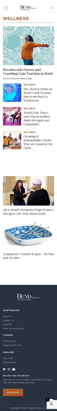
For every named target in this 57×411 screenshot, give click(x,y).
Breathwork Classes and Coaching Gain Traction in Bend (27, 71)
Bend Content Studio (13, 328)
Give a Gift (8, 358)
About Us (7, 316)
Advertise (7, 324)
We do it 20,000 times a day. (17, 78)
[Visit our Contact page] (13, 369)
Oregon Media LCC (12, 345)
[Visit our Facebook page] (4, 369)
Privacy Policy (9, 341)
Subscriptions (9, 362)
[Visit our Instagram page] (9, 369)
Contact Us (8, 320)
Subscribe (13, 392)
